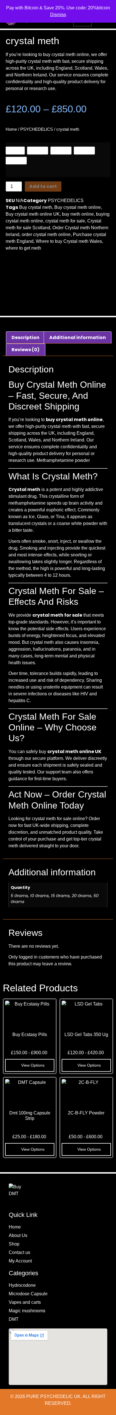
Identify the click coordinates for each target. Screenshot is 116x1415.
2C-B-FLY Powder (86, 1112)
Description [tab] (25, 337)
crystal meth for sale (65, 220)
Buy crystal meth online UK (33, 214)
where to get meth (23, 248)
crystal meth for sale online (58, 818)
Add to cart (43, 186)
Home (11, 129)
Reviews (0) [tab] (25, 349)
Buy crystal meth (35, 207)
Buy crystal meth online (77, 207)
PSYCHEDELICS (36, 129)
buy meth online (78, 214)
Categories (23, 1273)
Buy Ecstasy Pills (29, 1034)
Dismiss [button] (58, 14)
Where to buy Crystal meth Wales (69, 241)
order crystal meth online (46, 234)
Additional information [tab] (77, 337)
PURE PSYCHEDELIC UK (53, 1396)
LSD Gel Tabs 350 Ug (86, 1034)
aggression (19, 649)
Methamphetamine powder (63, 460)
